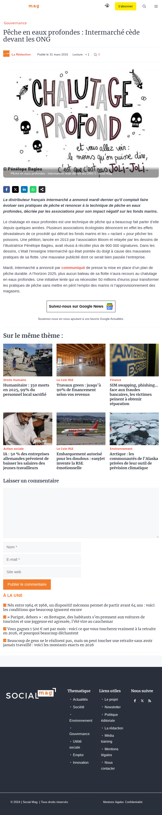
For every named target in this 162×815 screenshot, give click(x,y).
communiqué (73, 268)
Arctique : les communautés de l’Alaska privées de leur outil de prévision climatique (134, 460)
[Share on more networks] (42, 189)
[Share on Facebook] (6, 189)
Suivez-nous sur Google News (76, 306)
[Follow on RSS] (150, 701)
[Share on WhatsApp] (33, 189)
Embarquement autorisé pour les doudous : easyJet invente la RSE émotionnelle (81, 460)
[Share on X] (15, 189)
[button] (144, 6)
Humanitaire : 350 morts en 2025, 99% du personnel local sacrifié (26, 390)
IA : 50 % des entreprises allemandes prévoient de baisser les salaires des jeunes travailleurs (26, 460)
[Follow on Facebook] (135, 701)
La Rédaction (21, 54)
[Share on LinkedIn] (24, 189)
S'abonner (125, 6)
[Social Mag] (22, 6)
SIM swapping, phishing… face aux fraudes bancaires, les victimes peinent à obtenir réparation (134, 394)
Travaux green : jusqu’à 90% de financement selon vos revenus (79, 390)
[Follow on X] (142, 701)
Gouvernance (15, 22)
